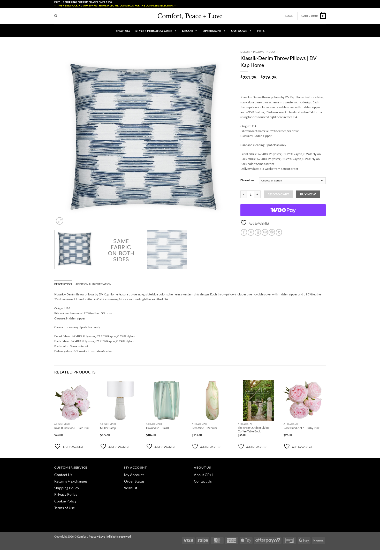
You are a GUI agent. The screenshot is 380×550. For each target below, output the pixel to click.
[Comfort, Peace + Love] (190, 16)
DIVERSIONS (212, 31)
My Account (134, 474)
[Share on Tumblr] (279, 232)
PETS (260, 31)
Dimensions (247, 180)
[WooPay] (283, 210)
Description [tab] (63, 284)
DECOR (187, 31)
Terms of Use (64, 508)
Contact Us (63, 474)
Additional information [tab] (93, 284)
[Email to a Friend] (265, 232)
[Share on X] (251, 232)
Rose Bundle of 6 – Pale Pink (71, 428)
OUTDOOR (239, 31)
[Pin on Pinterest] (272, 232)
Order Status (134, 481)
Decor (244, 51)
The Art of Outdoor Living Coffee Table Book (253, 429)
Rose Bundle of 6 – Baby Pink (302, 428)
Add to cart (278, 194)
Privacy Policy (65, 494)
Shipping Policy (66, 488)
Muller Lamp (108, 428)
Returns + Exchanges (70, 481)
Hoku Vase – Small (157, 428)
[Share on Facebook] (244, 232)
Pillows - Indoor (264, 51)
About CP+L (204, 474)
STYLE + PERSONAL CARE (153, 31)
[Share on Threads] (258, 232)
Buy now (308, 194)
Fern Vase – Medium (204, 428)
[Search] (55, 16)
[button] (289, 15)
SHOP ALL (123, 31)
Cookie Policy (65, 501)
